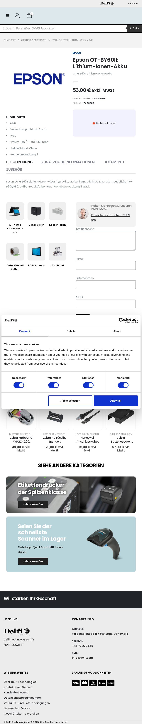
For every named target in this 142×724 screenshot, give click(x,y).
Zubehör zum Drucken (31, 434)
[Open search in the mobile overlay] (71, 28)
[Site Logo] (106, 3)
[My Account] (17, 15)
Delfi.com (133, 3)
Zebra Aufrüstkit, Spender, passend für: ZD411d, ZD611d (54, 443)
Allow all (115, 400)
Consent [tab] (24, 331)
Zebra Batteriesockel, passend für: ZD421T (121, 443)
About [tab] (117, 331)
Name (79, 259)
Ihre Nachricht (85, 229)
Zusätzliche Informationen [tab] (68, 162)
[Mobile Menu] (8, 15)
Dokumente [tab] (114, 162)
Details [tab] (71, 331)
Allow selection (70, 400)
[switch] (53, 385)
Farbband (14, 434)
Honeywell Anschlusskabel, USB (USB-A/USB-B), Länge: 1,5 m (87, 443)
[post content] (21, 415)
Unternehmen (85, 278)
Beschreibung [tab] (19, 162)
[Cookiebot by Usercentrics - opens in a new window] (121, 320)
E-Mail (79, 297)
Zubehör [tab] (14, 169)
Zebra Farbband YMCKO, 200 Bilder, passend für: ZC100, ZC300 (21, 443)
